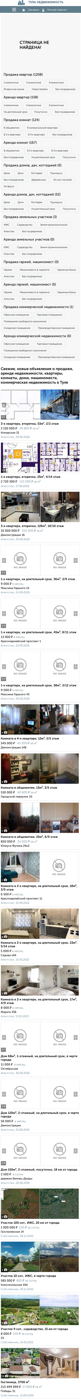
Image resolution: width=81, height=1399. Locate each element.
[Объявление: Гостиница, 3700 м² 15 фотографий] (40, 1378)
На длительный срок (15, 112)
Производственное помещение (56, 328)
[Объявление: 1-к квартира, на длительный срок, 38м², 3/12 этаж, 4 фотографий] (20, 681)
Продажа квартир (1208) (23, 74)
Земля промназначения (53, 225)
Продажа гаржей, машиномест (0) (31, 262)
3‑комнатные (56, 82)
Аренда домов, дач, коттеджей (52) (32, 194)
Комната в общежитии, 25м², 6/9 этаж (29, 837)
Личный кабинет (57, 10)
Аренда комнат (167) (20, 142)
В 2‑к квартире (12, 134)
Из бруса (9, 186)
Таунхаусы (56, 173)
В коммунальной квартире (42, 128)
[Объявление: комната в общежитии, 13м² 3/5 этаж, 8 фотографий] (40, 783)
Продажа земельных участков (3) (30, 217)
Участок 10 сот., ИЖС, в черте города (28, 1276)
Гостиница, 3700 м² (15, 1382)
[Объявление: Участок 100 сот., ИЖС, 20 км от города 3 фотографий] (40, 1219)
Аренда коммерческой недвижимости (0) (37, 336)
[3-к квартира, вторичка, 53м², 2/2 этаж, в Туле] (20, 419)
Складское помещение (17, 328)
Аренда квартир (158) (21, 97)
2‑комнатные (33, 82)
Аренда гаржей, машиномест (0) (30, 284)
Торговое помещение (49, 315)
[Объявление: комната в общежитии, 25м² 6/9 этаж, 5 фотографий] (40, 833)
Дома (7, 173)
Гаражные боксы (66, 270)
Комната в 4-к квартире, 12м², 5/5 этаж (30, 738)
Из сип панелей (62, 180)
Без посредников (65, 89)
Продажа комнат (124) (21, 120)
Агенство (9, 231)
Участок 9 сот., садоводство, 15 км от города (34, 1329)
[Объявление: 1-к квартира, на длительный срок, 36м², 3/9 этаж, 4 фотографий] (20, 575)
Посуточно (40, 112)
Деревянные (38, 180)
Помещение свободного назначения (25, 321)
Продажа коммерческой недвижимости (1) (38, 307)
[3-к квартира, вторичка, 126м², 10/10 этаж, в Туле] (20, 522)
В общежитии (11, 128)
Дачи (21, 173)
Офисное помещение (16, 315)
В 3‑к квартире (36, 134)
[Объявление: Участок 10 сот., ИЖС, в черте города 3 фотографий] (40, 1272)
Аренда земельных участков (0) (29, 239)
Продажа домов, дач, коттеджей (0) (32, 165)
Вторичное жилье (14, 89)
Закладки (33, 10)
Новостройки (40, 89)
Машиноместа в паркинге (35, 270)
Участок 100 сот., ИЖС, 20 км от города (30, 1222)
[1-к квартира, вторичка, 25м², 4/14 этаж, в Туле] (20, 473)
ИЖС (6, 225)
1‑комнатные (11, 82)
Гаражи (8, 270)
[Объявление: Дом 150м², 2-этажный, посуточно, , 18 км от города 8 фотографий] (20, 1165)
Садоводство (24, 225)
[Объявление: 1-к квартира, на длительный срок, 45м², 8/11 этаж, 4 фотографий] (20, 628)
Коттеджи (36, 173)
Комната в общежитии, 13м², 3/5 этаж (29, 787)
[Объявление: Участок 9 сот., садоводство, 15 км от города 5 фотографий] (40, 1325)
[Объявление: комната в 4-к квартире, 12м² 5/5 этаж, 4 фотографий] (40, 734)
